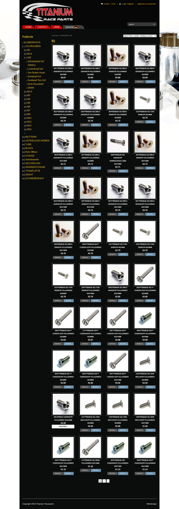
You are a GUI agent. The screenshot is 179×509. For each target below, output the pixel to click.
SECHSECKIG (32, 163)
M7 (28, 110)
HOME (28, 27)
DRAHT (29, 174)
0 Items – (110, 4)
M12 (29, 122)
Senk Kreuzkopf (35, 84)
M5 (28, 103)
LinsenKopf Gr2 (35, 69)
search (131, 24)
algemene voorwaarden (146, 4)
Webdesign (152, 504)
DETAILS (58, 81)
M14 (29, 125)
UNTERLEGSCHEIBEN (37, 140)
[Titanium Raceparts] (47, 21)
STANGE (30, 156)
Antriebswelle (32, 159)
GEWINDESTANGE (35, 167)
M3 (28, 95)
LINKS (57, 27)
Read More (63, 426)
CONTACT (43, 27)
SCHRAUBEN (64, 36)
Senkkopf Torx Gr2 (37, 80)
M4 (28, 99)
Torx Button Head (36, 72)
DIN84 (31, 88)
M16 (29, 129)
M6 (28, 106)
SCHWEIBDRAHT (34, 178)
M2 (29, 57)
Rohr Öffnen (31, 152)
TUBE (28, 144)
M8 (28, 114)
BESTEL (68, 81)
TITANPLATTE (32, 171)
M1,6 (29, 54)
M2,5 (29, 91)
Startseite (55, 36)
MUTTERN (30, 137)
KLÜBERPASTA (32, 42)
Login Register (128, 4)
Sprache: (69, 27)
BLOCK (29, 148)
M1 (28, 50)
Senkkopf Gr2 (34, 76)
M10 (29, 118)
